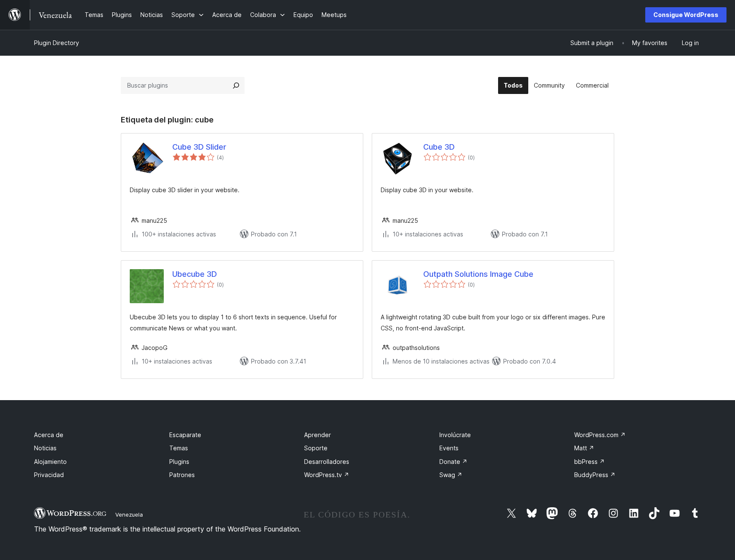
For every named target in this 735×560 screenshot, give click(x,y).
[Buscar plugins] (236, 85)
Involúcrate (455, 434)
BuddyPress (594, 474)
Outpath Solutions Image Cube (478, 274)
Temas (178, 448)
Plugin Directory (56, 42)
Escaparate (185, 434)
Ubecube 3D (194, 274)
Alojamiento (50, 461)
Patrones (182, 474)
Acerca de (48, 434)
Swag (450, 474)
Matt (584, 448)
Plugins (179, 461)
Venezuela (129, 514)
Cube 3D (439, 146)
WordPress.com (600, 434)
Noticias (45, 448)
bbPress (589, 461)
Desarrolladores (326, 461)
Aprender (317, 434)
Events (449, 448)
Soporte (316, 448)
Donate (453, 461)
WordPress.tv (326, 474)
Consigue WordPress (685, 14)
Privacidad (49, 474)
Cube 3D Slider (199, 146)
